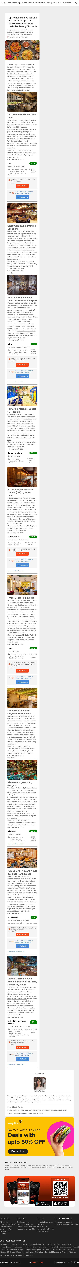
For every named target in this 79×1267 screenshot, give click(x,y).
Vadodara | (50, 1249)
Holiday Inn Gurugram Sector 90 (14, 1167)
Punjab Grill (13, 917)
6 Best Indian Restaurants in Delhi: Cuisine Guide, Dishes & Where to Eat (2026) (36, 1110)
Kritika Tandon (24, 37)
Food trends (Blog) (8, 1224)
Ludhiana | (33, 1249)
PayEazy (40, 1224)
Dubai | (53, 1244)
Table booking (23, 1222)
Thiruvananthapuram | (64, 1249)
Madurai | (20, 1252)
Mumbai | (14, 1244)
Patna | (76, 1247)
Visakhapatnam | (65, 1247)
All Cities (72, 1252)
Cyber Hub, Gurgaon (65, 1165)
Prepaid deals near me (26, 1226)
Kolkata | (46, 1244)
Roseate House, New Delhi (34, 1165)
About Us (4, 1222)
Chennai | (33, 1244)
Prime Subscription (45, 1222)
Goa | (59, 1244)
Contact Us (5, 1231)
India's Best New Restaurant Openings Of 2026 (25, 1113)
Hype (10, 648)
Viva (10, 344)
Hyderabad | (18, 1247)
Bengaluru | (23, 1244)
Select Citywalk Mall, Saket (51, 1165)
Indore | (25, 1249)
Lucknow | (27, 1247)
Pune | (39, 1244)
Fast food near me (25, 1224)
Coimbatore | (45, 1247)
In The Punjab (14, 537)
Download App (6, 1229)
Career (3, 1233)
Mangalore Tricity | (60, 1252)
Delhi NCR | (5, 1244)
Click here (11, 273)
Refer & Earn (42, 1226)
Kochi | (35, 1247)
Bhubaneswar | (15, 1249)
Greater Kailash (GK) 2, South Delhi (15, 1165)
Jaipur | (3, 1247)
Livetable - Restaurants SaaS (67, 1224)
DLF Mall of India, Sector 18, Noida (35, 1167)
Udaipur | (12, 1252)
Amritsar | (4, 1249)
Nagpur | (4, 1252)
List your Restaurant (63, 1222)
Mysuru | (41, 1249)
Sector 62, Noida (51, 1167)
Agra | (9, 1247)
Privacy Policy (43, 1231)
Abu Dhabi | (29, 1252)
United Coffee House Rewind (17, 1022)
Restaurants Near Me (26, 1229)
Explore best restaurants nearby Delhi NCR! (16, 1255)
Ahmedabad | (67, 1244)
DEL (9, 163)
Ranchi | (54, 1247)
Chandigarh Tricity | (43, 1252)
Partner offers (6, 1226)
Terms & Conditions (45, 1229)
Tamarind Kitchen (15, 453)
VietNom (12, 831)
